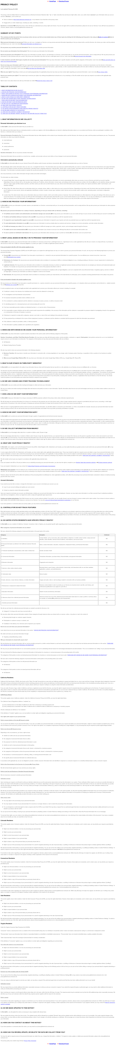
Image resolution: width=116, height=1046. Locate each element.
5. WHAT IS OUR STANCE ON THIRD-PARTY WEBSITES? (15, 97)
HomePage (52, 1)
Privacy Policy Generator (30, 1040)
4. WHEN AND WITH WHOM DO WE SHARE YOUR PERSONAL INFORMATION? (21, 95)
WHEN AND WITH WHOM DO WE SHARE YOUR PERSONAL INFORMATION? (87, 655)
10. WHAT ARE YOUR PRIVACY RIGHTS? (11, 105)
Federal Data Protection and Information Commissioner (41, 466)
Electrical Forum (64, 1)
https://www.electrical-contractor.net (22, 19)
